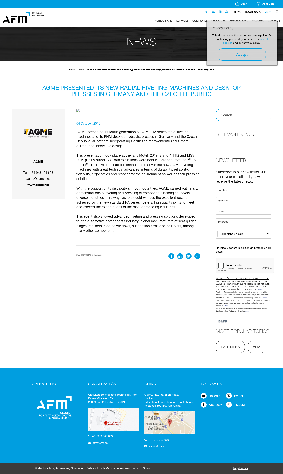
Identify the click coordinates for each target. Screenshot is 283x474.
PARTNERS (230, 347)
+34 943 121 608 (41, 172)
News (237, 11)
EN (266, 12)
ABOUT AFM (164, 20)
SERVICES (182, 20)
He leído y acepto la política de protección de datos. (243, 249)
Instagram (241, 405)
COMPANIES (200, 20)
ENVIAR (222, 321)
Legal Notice (240, 468)
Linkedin (214, 396)
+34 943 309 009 (102, 436)
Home (72, 69)
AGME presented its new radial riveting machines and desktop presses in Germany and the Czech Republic (150, 69)
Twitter (238, 396)
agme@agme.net (38, 178)
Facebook (215, 405)
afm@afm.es (100, 442)
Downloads (253, 11)
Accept (242, 54)
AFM (256, 347)
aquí (247, 311)
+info (260, 289)
